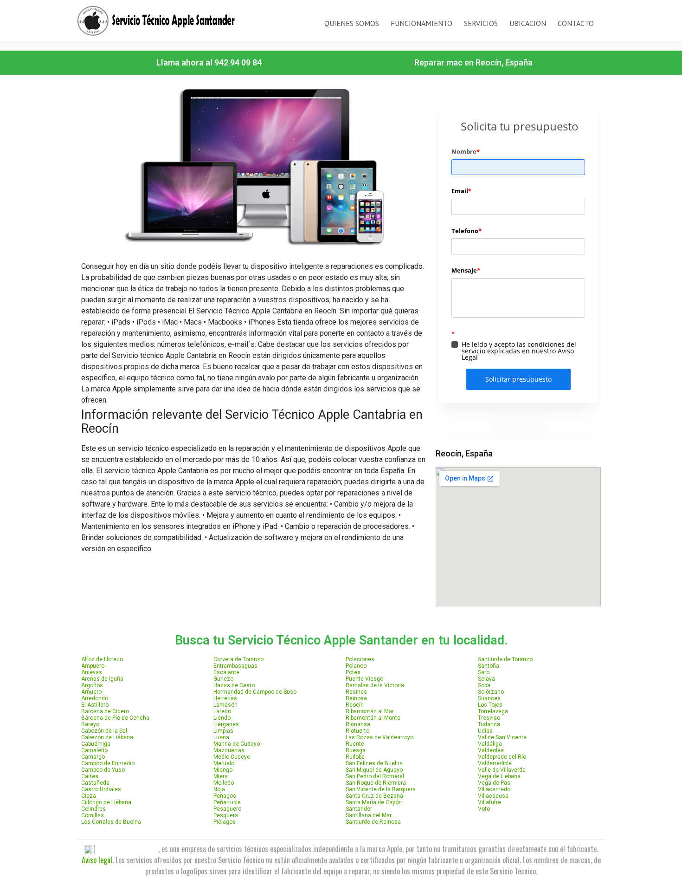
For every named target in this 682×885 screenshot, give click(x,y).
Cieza (88, 796)
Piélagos (224, 822)
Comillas (92, 815)
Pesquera (225, 815)
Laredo (222, 711)
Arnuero (91, 692)
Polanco (356, 666)
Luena (221, 737)
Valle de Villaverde (502, 770)
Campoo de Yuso (103, 770)
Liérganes (226, 724)
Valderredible (495, 763)
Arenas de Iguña (102, 679)
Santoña (488, 666)
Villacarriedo (494, 789)
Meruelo (223, 763)
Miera (220, 776)
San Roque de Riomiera (376, 783)
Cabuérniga (95, 744)
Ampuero (92, 666)
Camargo (93, 757)
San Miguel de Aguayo (374, 770)
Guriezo (223, 679)
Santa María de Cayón (374, 802)
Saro (483, 672)
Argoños (92, 685)
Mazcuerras (228, 750)
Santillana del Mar (369, 815)
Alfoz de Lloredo (102, 659)
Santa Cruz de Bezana (374, 796)
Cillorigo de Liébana (106, 802)
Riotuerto (357, 731)
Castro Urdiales (101, 789)
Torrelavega (493, 711)
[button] (209, 62)
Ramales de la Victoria (375, 685)
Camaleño (94, 750)
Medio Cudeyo (231, 757)
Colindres (93, 809)
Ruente (355, 744)
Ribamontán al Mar (370, 711)
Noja (219, 789)
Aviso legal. (98, 859)
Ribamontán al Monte (373, 718)
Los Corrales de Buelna (111, 822)
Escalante (226, 672)
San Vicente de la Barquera (381, 789)
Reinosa (356, 698)
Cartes (89, 776)
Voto (484, 809)
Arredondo (94, 698)
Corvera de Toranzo (238, 659)
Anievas (91, 672)
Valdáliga (490, 744)
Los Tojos (490, 705)
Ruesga (356, 750)
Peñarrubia (227, 802)
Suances (489, 698)
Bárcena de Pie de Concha (115, 718)
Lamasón (225, 705)
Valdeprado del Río (502, 757)
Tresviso (489, 718)
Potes (353, 672)
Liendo (222, 718)
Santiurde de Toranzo (505, 659)
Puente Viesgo (364, 679)
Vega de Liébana (499, 776)
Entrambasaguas (235, 666)
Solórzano (491, 692)
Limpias (223, 731)
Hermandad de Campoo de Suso (254, 692)
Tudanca (489, 724)
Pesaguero (227, 809)
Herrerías (225, 698)
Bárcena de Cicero (105, 711)
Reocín (355, 705)
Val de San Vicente (502, 737)
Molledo (223, 783)
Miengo (222, 770)
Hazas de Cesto (234, 685)
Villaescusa (493, 796)
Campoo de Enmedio (108, 763)
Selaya (486, 679)
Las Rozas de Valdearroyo (379, 737)
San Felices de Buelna (374, 763)
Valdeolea (491, 750)
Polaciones (360, 659)
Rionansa (358, 724)
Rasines (356, 692)
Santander (359, 809)
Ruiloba (355, 757)
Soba (484, 685)
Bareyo (90, 724)
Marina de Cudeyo (236, 744)
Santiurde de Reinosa (373, 822)
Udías (485, 731)
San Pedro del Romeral (375, 776)
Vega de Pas (494, 783)
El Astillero (95, 705)
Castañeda (95, 783)
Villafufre (489, 802)
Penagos (224, 796)
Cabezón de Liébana (107, 737)
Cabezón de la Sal (104, 731)
